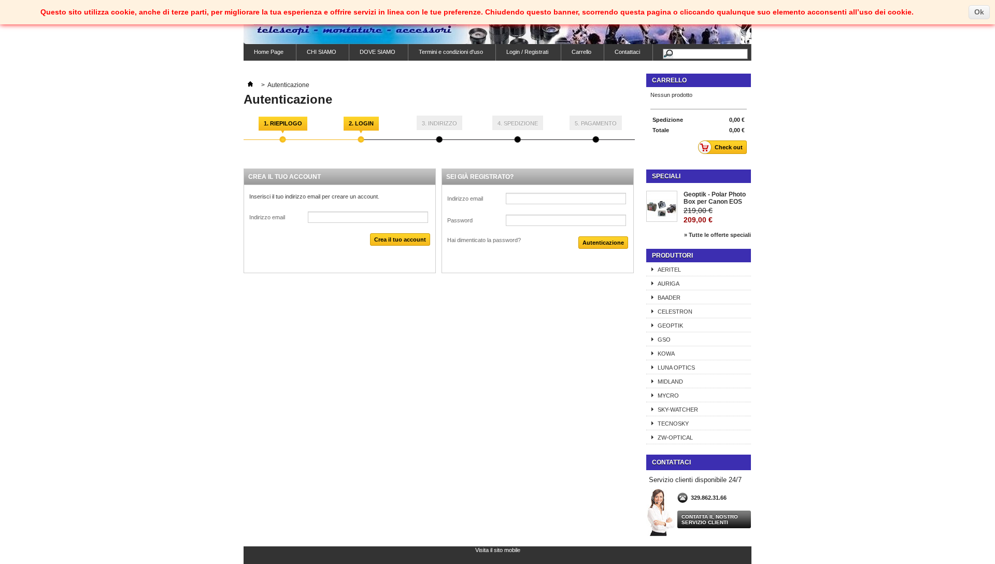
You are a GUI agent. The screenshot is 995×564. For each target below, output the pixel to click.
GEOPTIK (670, 325)
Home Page (268, 52)
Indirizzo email (267, 217)
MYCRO (668, 395)
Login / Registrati (527, 52)
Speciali (666, 176)
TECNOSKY (673, 423)
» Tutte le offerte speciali (717, 235)
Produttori (672, 255)
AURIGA (668, 283)
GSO (664, 339)
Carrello (581, 52)
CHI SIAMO (321, 52)
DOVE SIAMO (377, 52)
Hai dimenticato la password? (484, 240)
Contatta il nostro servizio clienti (709, 519)
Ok (979, 12)
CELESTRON (675, 311)
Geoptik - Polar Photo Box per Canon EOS (715, 198)
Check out (729, 147)
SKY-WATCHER (678, 409)
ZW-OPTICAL (675, 437)
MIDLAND (670, 381)
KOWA (666, 353)
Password (460, 220)
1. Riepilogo (283, 123)
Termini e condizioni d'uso (451, 52)
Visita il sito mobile (497, 550)
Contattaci (627, 52)
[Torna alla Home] (250, 85)
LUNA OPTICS (676, 367)
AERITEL (669, 269)
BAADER (669, 297)
